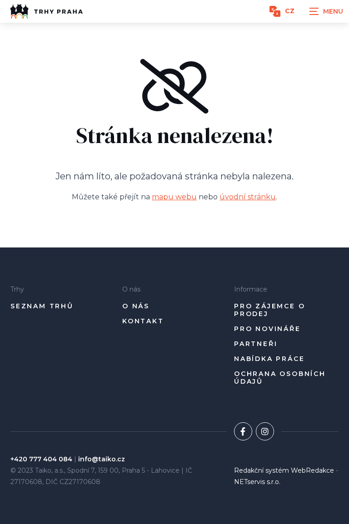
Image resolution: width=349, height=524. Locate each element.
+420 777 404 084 (41, 459)
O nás (136, 306)
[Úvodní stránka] (46, 11)
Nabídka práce (269, 359)
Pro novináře (267, 329)
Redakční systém (261, 470)
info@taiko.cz (101, 459)
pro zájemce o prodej (269, 310)
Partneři (255, 344)
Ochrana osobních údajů (280, 378)
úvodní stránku (247, 197)
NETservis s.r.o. (257, 482)
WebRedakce (312, 470)
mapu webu (174, 197)
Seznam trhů (42, 306)
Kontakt (143, 321)
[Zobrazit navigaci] (326, 11)
